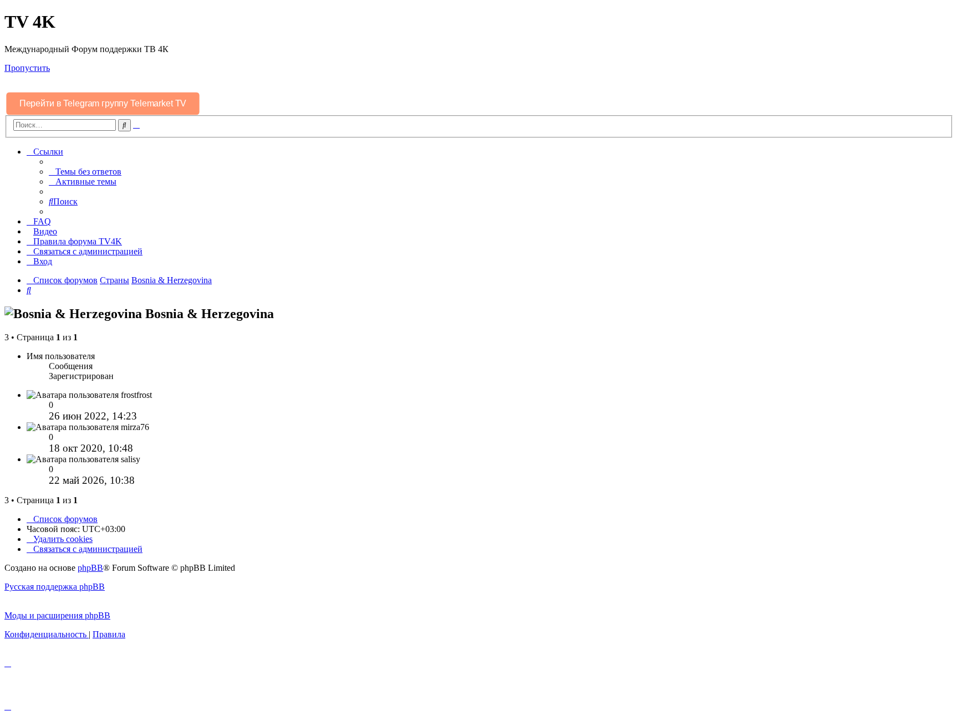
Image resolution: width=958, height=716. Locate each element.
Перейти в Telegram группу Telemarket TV (102, 103)
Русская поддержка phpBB (54, 586)
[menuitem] (85, 171)
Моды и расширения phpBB (57, 615)
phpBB (90, 567)
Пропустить (27, 68)
